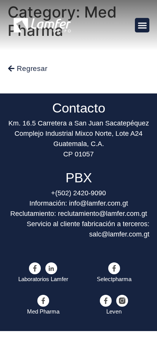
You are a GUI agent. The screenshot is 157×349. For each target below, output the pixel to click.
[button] (142, 25)
